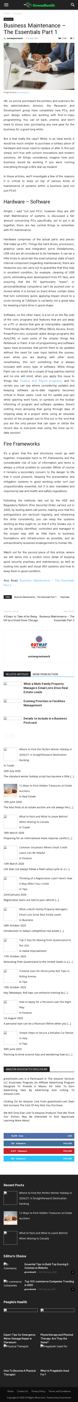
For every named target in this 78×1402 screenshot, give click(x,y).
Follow (67, 1143)
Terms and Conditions (60, 1391)
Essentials (64, 597)
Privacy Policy (38, 1391)
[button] (6, 5)
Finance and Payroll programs (41, 381)
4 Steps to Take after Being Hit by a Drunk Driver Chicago (21, 618)
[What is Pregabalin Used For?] (57, 1356)
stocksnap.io (24, 92)
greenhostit (30, 1272)
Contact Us (22, 1391)
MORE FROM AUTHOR (45, 674)
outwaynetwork (15, 38)
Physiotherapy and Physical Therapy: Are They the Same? (56, 1338)
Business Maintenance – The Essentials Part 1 (35, 597)
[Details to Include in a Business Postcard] (13, 722)
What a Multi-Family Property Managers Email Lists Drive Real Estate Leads (46, 688)
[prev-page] (6, 736)
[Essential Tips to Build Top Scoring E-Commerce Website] (13, 1269)
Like (70, 1135)
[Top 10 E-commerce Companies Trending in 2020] (13, 1285)
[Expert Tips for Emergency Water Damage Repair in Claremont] (21, 1320)
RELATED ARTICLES (17, 674)
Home (7, 13)
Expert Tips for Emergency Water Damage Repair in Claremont (19, 1338)
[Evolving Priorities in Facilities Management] (13, 705)
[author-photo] (39, 651)
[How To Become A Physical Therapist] (21, 1356)
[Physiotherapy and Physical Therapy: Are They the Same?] (57, 1320)
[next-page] (11, 736)
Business (17, 13)
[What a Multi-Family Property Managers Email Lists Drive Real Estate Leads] (13, 688)
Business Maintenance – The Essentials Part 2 (57, 618)
